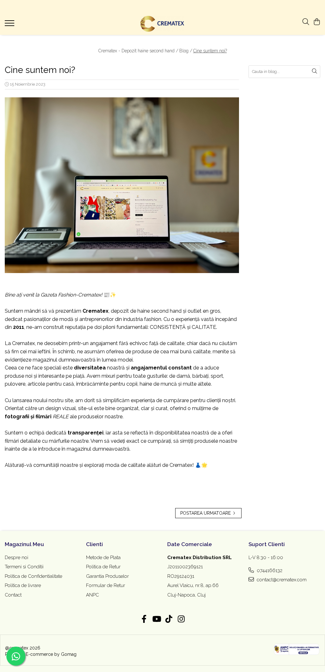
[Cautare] (314, 71)
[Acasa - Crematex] (162, 24)
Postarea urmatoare (206, 513)
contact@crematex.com (281, 580)
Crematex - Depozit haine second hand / (138, 50)
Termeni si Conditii (24, 567)
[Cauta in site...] (305, 22)
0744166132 (268, 570)
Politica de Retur (103, 567)
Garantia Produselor (107, 576)
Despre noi (16, 557)
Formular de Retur (105, 585)
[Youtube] (156, 619)
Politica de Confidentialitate (33, 576)
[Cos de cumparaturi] (317, 22)
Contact (13, 595)
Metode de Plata (103, 557)
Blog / (185, 50)
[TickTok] (168, 619)
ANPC (92, 595)
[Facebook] (143, 619)
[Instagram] (181, 619)
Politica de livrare (23, 585)
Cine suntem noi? (210, 50)
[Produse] (10, 25)
